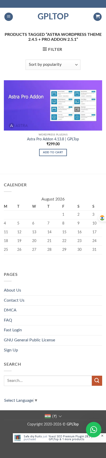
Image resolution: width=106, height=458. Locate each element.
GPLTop (53, 17)
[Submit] (97, 381)
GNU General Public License (29, 340)
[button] (8, 17)
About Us (12, 290)
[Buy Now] (59, 438)
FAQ (8, 320)
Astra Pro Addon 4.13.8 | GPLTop (53, 139)
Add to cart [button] (53, 152)
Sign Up (11, 350)
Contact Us (14, 300)
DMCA (10, 310)
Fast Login (13, 330)
